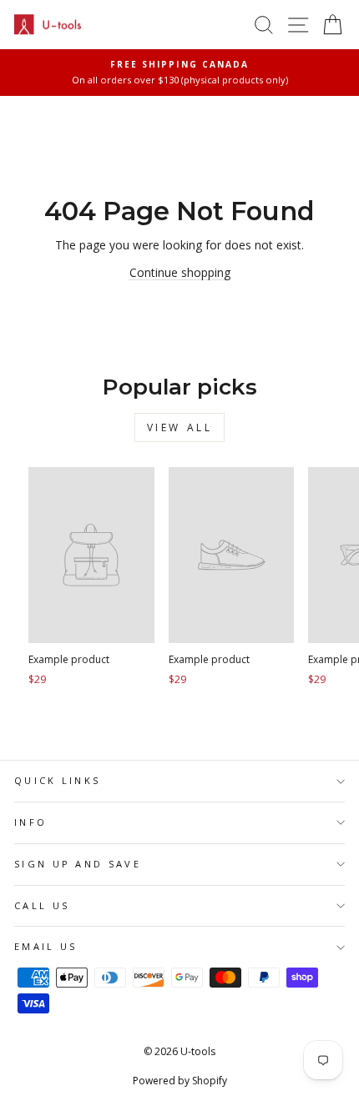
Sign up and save (77, 863)
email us (46, 946)
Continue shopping (179, 272)
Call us (41, 905)
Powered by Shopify (180, 1080)
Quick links (57, 780)
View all (180, 427)
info (30, 822)
